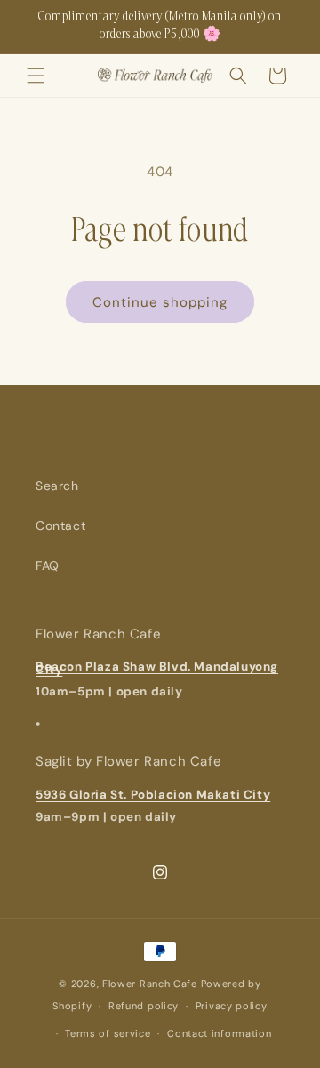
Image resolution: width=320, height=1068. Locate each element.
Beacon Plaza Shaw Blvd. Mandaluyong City (157, 668)
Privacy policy (232, 1006)
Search (57, 486)
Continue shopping (160, 302)
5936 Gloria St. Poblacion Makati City (153, 794)
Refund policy (143, 1006)
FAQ (48, 566)
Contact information (219, 1033)
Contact (60, 526)
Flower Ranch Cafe (149, 983)
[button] (35, 75)
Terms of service (107, 1033)
